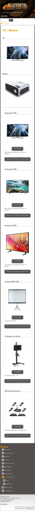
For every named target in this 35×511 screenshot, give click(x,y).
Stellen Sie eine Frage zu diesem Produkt (17, 159)
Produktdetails (17, 148)
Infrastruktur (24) (9, 463)
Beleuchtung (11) (9, 453)
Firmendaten (3, 504)
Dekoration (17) (8, 473)
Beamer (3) (9, 484)
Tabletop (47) (7, 467)
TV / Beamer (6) (9, 477)
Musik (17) (7, 449)
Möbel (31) (7, 456)
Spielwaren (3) (8, 487)
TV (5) (7, 480)
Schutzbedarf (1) (9, 491)
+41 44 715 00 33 (8, 499)
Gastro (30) (7, 470)
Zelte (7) (6, 460)
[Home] (15, 7)
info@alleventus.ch (5, 501)
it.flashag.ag (30, 508)
